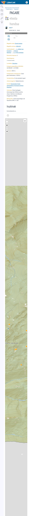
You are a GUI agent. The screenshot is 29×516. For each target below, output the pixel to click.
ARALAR (18, 46)
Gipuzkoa (16, 9)
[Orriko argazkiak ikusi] (9, 39)
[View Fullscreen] (7, 128)
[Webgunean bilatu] (2, 8)
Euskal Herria (9, 9)
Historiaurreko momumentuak (12, 7)
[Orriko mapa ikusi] (9, 36)
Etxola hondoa (18, 43)
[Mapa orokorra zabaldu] (2, 11)
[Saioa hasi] (2, 19)
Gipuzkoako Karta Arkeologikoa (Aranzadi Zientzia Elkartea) (15, 85)
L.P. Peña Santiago (18, 52)
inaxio (10, 27)
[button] (15, 350)
